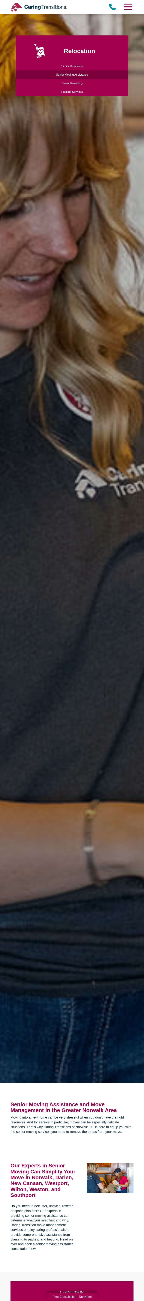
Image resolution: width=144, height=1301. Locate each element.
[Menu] (128, 7)
